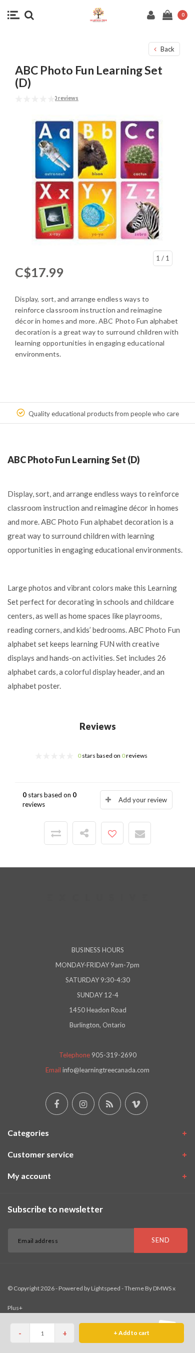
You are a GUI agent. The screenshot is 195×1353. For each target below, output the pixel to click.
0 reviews (66, 98)
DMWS (162, 1288)
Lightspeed (105, 1288)
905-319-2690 (114, 1055)
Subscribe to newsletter (55, 1209)
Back (166, 49)
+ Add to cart (132, 1332)
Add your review (142, 800)
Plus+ (15, 1307)
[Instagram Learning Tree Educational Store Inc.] (83, 1103)
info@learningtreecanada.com (106, 1070)
